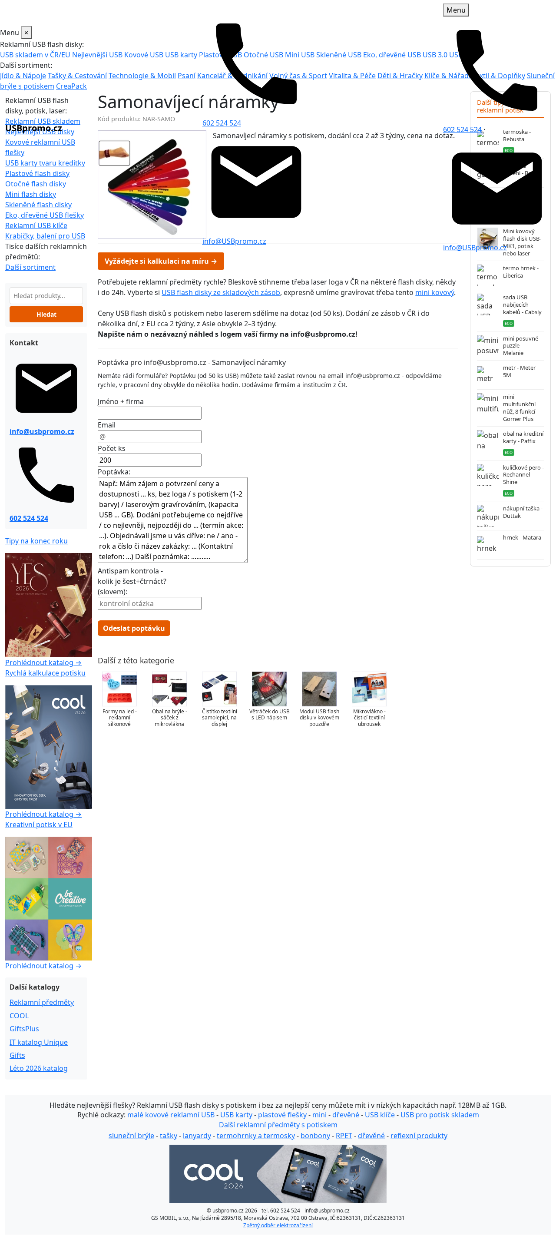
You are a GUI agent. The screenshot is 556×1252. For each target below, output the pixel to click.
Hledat (46, 314)
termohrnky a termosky (256, 1135)
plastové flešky (282, 1115)
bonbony (315, 1135)
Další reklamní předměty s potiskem (278, 1124)
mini (319, 1115)
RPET (344, 1135)
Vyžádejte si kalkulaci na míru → (161, 261)
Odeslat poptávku (134, 628)
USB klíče (380, 1115)
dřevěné (345, 1115)
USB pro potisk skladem (439, 1115)
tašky (168, 1135)
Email (107, 425)
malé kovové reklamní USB (171, 1115)
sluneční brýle (131, 1135)
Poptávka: (114, 472)
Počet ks (112, 448)
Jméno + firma (121, 401)
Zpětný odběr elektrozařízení (278, 1225)
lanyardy (197, 1135)
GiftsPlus (24, 1028)
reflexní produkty (419, 1135)
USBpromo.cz (33, 128)
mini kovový (434, 292)
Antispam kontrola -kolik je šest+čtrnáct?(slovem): (132, 581)
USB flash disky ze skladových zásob (221, 292)
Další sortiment (30, 267)
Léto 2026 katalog (39, 1068)
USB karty (236, 1115)
